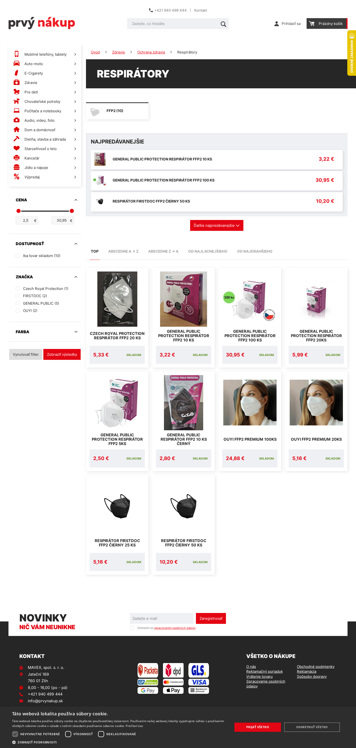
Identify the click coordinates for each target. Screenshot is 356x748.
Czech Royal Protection (45, 288)
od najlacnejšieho (207, 251)
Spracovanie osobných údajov (265, 683)
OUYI (30, 310)
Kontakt (200, 10)
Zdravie (118, 52)
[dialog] (178, 727)
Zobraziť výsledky (62, 354)
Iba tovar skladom (41, 255)
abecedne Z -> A (163, 251)
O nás (251, 666)
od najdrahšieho (254, 251)
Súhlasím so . (166, 628)
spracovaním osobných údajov (175, 628)
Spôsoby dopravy (312, 676)
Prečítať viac (134, 726)
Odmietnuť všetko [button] (312, 727)
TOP (95, 251)
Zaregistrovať (211, 618)
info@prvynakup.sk (45, 700)
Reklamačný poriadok (264, 671)
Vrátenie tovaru (259, 676)
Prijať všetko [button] (257, 727)
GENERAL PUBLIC (41, 303)
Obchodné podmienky (315, 666)
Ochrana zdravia (151, 52)
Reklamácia (306, 671)
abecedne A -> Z (123, 251)
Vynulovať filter (26, 354)
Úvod (95, 52)
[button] (119, 742)
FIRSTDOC (35, 296)
